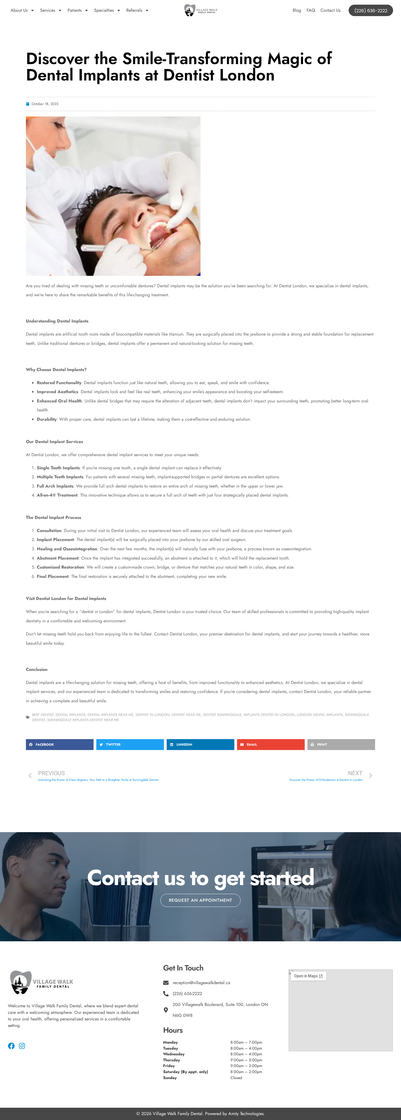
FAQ (311, 10)
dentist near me (186, 714)
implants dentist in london (269, 714)
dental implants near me (110, 714)
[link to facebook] (11, 1046)
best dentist (42, 714)
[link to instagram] (22, 1046)
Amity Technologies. (246, 1113)
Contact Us (330, 10)
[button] (60, 744)
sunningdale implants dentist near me (83, 719)
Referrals (134, 10)
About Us (19, 10)
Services (47, 10)
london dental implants (320, 714)
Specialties (104, 10)
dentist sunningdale (222, 714)
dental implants (70, 714)
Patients (75, 10)
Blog (297, 10)
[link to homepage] (200, 10)
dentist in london (152, 714)
